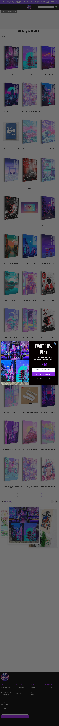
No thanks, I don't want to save (43, 378)
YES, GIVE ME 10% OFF (43, 374)
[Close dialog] (55, 343)
